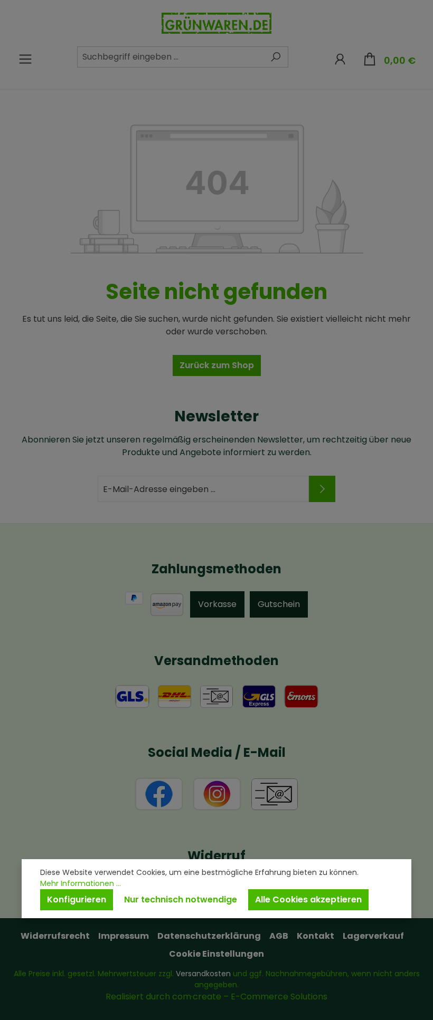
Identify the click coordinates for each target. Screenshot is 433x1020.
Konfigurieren (76, 899)
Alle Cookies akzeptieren (308, 899)
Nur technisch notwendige (180, 899)
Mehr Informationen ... (80, 883)
